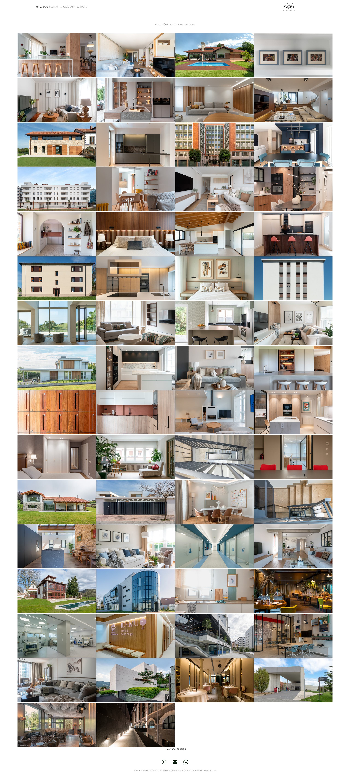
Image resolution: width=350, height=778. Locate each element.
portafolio (41, 6)
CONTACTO (82, 6)
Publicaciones (67, 6)
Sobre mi (53, 6)
